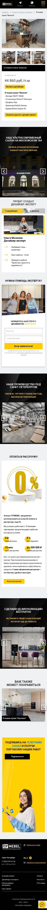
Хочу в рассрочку (14, 581)
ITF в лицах (41, 883)
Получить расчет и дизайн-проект (21, 115)
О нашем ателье (8, 876)
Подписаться (17, 756)
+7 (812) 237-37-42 (8, 861)
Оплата (39, 876)
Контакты (40, 880)
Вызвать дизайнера (14, 87)
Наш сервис (6, 889)
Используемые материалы (7, 884)
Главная (5, 12)
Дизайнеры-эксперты (10, 880)
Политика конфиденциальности (23, 899)
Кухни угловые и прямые (22, 12)
